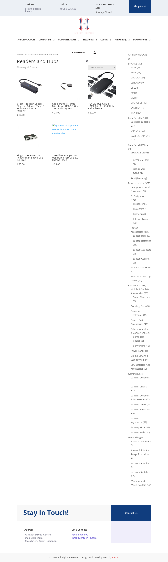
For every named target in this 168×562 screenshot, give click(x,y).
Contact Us (131, 513)
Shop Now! (140, 6)
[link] (40, 538)
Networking (120, 39)
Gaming (104, 39)
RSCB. (115, 557)
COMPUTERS (45, 39)
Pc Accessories (140, 39)
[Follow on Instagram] (131, 530)
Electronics (88, 39)
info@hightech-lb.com (33, 10)
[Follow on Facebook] (124, 530)
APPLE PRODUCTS (26, 39)
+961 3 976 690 (80, 534)
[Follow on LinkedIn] (137, 530)
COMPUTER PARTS (67, 39)
